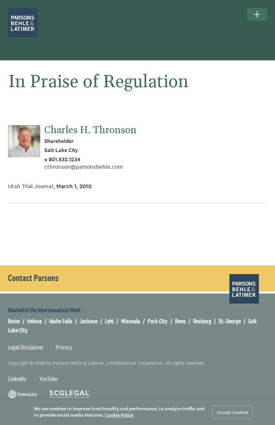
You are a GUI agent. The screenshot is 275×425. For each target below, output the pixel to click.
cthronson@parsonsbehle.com (83, 166)
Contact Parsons (33, 278)
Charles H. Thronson (90, 130)
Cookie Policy (119, 415)
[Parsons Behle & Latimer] (23, 23)
